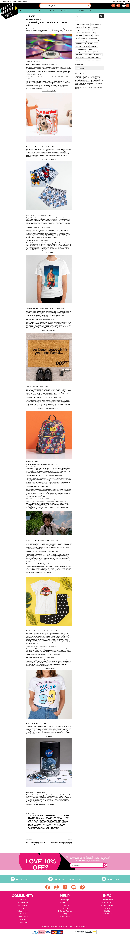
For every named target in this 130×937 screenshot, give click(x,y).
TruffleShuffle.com (81, 57)
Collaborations (23, 916)
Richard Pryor (41, 824)
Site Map (107, 911)
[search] (101, 16)
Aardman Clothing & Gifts (49, 91)
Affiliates (23, 919)
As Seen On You (22, 911)
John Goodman (40, 821)
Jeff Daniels (55, 820)
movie (84, 60)
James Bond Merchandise (49, 330)
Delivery (65, 908)
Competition (79, 30)
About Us (22, 900)
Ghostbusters (86, 32)
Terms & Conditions (107, 905)
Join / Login (65, 900)
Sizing (65, 914)
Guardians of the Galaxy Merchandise (49, 408)
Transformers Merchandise (48, 159)
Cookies (107, 908)
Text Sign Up (22, 905)
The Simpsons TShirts (49, 668)
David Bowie (88, 30)
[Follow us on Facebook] (47, 887)
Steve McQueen (47, 825)
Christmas (96, 27)
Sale (91, 11)
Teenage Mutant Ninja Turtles (84, 52)
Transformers (34, 828)
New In (22, 11)
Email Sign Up (23, 902)
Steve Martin (34, 825)
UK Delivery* (22, 879)
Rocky (50, 824)
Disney (96, 30)
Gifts (93, 32)
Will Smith (91, 57)
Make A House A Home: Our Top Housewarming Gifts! (35, 843)
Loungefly (86, 41)
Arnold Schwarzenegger (48, 816)
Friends (78, 32)
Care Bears (87, 27)
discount (78, 60)
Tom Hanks (54, 827)
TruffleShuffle (98, 54)
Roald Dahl (79, 43)
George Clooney (48, 818)
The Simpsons (43, 827)
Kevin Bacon (40, 823)
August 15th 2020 (31, 20)
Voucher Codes (107, 900)
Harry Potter (79, 35)
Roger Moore (60, 824)
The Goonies (98, 52)
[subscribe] (104, 865)
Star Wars (86, 46)
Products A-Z (107, 914)
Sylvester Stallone (81, 49)
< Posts (30, 16)
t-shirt (97, 60)
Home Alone (88, 35)
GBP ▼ (127, 1)
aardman (32, 816)
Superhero (94, 46)
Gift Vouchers (65, 916)
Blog (22, 908)
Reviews (23, 914)
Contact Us (65, 905)
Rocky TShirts (49, 252)
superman (91, 60)
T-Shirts (90, 49)
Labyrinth (78, 41)
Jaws (77, 38)
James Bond (44, 820)
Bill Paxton (33, 817)
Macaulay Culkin (95, 41)
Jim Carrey (84, 38)
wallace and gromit (51, 828)
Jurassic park (54, 821)
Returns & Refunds (65, 911)
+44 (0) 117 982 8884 (118, 1)
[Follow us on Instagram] (56, 887)
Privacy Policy (107, 902)
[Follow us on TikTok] (65, 887)
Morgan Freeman (54, 823)
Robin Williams (88, 43)
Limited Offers (81, 11)
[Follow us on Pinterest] (82, 887)
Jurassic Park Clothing (49, 575)
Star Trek (78, 46)
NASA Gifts (49, 736)
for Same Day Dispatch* (68, 879)
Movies (31, 813)
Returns (113, 879)
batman (98, 57)
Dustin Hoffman (46, 817)
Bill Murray (65, 816)
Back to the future (96, 24)
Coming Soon (23, 922)
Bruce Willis (79, 27)
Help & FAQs (65, 902)
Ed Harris (58, 817)
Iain (40, 20)
